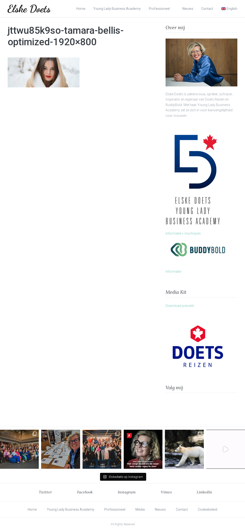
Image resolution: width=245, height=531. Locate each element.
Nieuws (187, 9)
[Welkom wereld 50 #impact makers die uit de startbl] (60, 449)
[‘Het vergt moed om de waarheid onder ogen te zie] (143, 449)
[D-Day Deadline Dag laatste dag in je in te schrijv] (225, 449)
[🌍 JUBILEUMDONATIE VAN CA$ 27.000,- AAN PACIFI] (184, 449)
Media (140, 509)
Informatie (173, 271)
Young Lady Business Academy (117, 9)
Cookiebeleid (207, 509)
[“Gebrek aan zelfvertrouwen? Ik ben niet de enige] (19, 449)
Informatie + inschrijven (183, 233)
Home (80, 9)
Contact (207, 9)
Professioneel (159, 9)
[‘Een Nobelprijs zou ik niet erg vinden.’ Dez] (102, 449)
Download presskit (180, 306)
